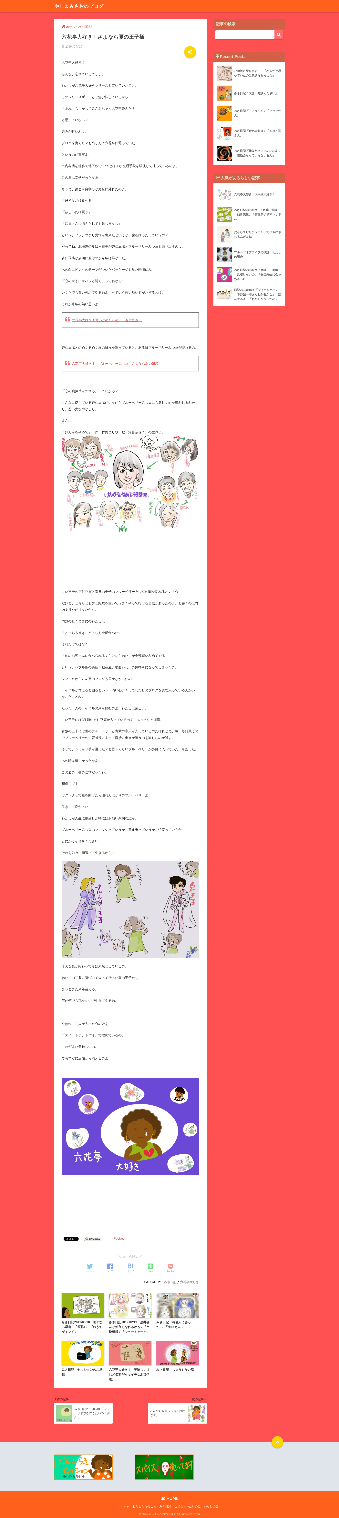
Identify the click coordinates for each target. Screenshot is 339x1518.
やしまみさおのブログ (79, 6)
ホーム (125, 1506)
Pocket (119, 1238)
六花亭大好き (189, 1282)
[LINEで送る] (92, 1238)
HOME (171, 1498)
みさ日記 (170, 1282)
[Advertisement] (91, 561)
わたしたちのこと (144, 1506)
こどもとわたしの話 (187, 1506)
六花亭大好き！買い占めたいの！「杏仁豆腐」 (107, 320)
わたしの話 (211, 1506)
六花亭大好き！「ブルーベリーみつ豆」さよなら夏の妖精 (115, 364)
